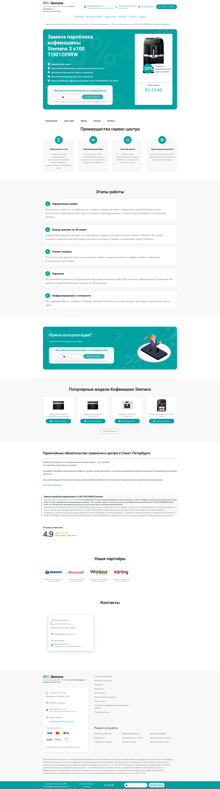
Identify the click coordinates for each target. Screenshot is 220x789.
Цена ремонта (110, 17)
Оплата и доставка (102, 680)
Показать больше (110, 431)
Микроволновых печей (132, 738)
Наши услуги (100, 701)
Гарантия (97, 121)
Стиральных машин (103, 742)
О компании (79, 17)
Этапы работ (69, 121)
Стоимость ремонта (103, 676)
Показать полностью (52, 485)
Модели (84, 121)
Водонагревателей (130, 733)
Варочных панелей (103, 733)
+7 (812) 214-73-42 (126, 6)
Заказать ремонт (59, 421)
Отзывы (142, 17)
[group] (53, 574)
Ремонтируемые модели (105, 697)
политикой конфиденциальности (96, 101)
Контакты (133, 17)
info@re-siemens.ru (57, 703)
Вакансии (122, 17)
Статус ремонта (147, 7)
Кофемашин (99, 738)
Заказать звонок (167, 7)
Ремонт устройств (95, 17)
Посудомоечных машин (160, 738)
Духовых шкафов (158, 733)
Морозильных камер (159, 742)
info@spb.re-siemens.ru (65, 634)
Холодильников (129, 742)
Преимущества (51, 121)
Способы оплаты (101, 712)
